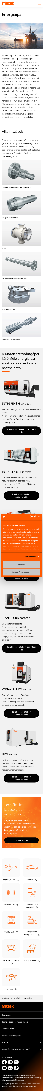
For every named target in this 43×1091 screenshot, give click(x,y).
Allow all (21, 564)
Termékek (6, 1015)
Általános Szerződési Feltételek (13, 1080)
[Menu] (39, 3)
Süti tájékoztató (8, 1078)
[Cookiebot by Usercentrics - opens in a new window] (30, 517)
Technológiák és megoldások (15, 1022)
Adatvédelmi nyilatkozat (27, 1075)
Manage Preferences (20, 572)
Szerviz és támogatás (11, 1035)
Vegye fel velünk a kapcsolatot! (16, 1049)
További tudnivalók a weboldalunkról (27, 1078)
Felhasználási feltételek (10, 1075)
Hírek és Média (9, 1028)
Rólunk (5, 1042)
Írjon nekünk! (21, 840)
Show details (30, 557)
